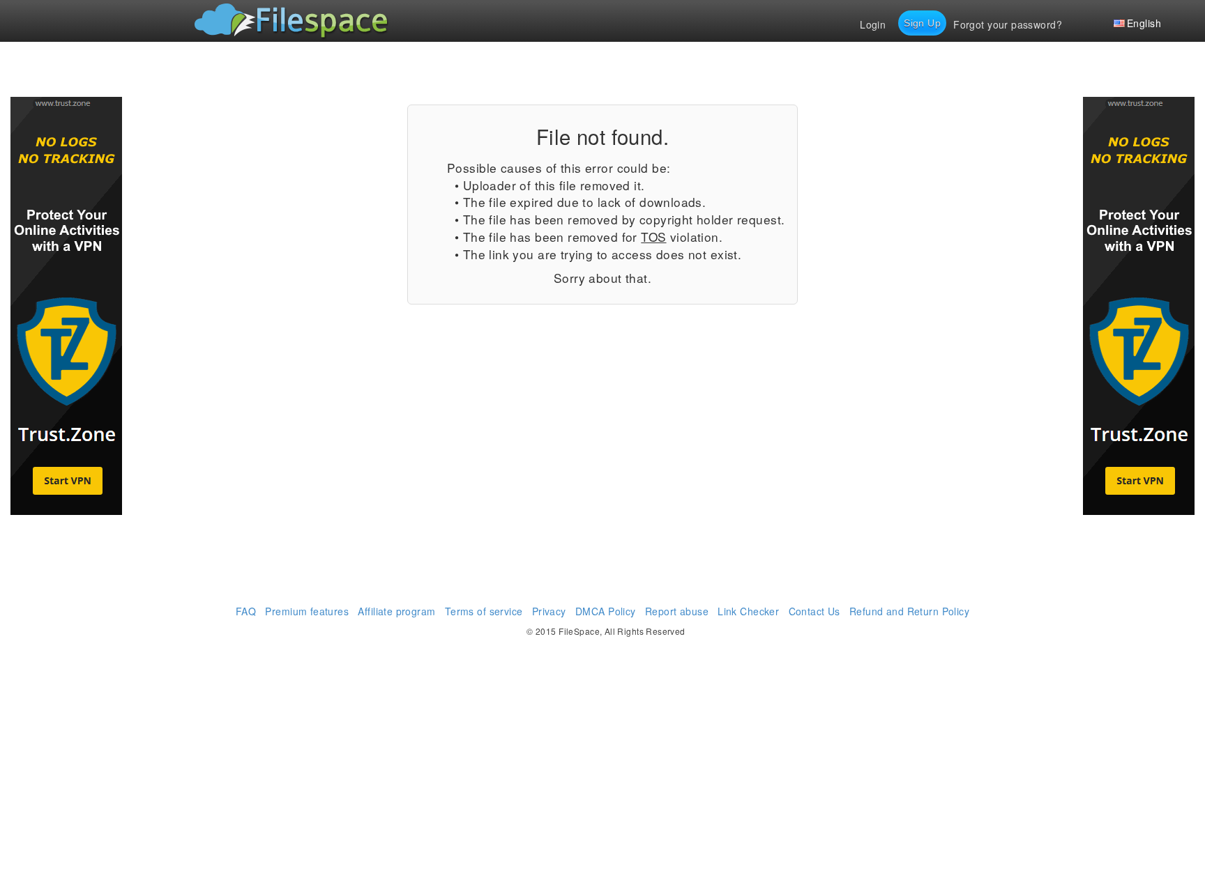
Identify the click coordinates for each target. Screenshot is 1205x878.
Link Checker (748, 611)
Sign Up (922, 23)
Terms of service (484, 611)
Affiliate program (396, 611)
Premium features (307, 611)
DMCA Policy (605, 611)
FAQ (246, 611)
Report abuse (676, 611)
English (1144, 23)
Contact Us (814, 611)
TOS (653, 236)
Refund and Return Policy (909, 611)
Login (873, 24)
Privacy (549, 611)
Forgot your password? (1007, 24)
